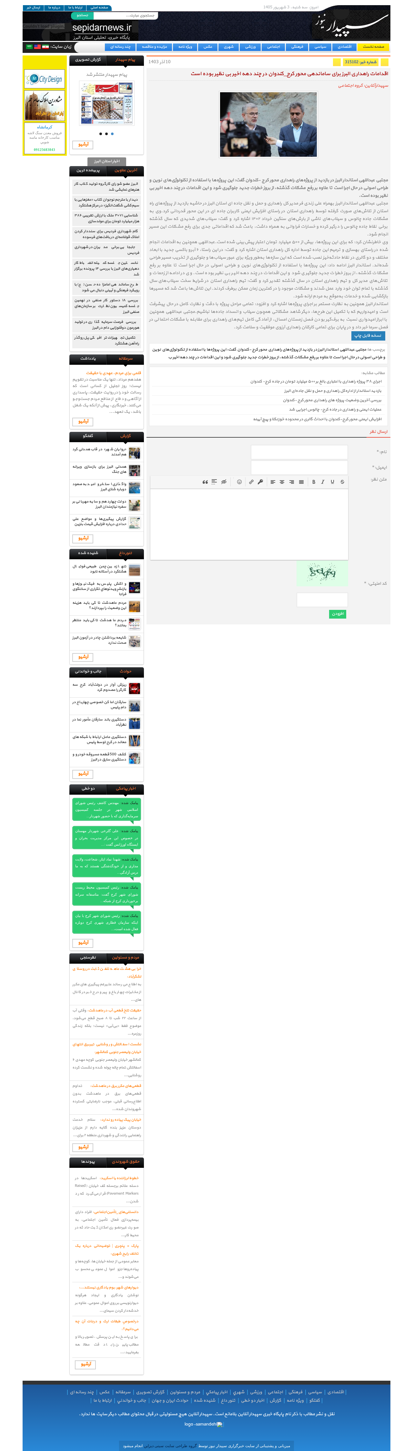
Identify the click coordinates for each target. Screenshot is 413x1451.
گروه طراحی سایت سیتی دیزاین (170, 1446)
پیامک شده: (129, 803)
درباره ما (54, 7)
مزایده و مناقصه (154, 47)
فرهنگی (297, 47)
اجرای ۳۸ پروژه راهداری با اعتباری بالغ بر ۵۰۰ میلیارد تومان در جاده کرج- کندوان (315, 381)
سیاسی (320, 47)
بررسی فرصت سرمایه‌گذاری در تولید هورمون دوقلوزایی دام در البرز (106, 325)
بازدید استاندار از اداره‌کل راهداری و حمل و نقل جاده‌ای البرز (332, 391)
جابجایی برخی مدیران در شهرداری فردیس (106, 250)
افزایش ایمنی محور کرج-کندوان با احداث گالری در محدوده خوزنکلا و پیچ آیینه (317, 419)
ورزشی (250, 47)
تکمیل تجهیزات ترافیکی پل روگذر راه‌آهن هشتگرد (106, 340)
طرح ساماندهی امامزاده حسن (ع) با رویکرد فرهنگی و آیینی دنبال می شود (106, 287)
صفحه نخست (373, 47)
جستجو (82, 15)
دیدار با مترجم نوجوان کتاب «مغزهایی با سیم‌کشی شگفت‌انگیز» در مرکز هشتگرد (106, 202)
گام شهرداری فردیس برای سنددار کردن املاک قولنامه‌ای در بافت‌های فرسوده (106, 234)
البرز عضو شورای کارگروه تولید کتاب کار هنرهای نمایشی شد (106, 187)
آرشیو (83, 144)
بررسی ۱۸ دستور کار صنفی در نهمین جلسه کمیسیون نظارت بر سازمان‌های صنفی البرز (106, 306)
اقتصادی (344, 47)
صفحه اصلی (99, 7)
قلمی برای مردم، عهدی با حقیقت (113, 373)
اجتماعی (273, 47)
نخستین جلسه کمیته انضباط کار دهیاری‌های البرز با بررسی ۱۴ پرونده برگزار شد (106, 268)
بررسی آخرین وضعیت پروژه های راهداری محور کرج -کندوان (332, 400)
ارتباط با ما (75, 7)
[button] (313, 482)
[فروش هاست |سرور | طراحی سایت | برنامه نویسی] (45, 78)
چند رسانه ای (120, 47)
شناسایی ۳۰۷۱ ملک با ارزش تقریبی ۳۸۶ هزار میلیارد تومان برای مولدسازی (106, 218)
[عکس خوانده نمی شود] (322, 585)
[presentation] (314, 481)
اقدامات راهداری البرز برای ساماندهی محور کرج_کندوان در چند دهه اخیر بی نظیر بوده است (289, 74)
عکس (207, 47)
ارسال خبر (33, 7)
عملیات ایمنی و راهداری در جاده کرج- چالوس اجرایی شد (335, 410)
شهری (229, 47)
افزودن (338, 614)
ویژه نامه (185, 47)
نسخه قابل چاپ (367, 336)
